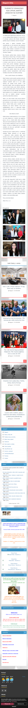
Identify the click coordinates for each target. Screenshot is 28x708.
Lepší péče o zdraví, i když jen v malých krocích (13, 475)
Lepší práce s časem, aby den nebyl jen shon (12, 496)
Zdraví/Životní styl (8, 448)
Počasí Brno (14, 559)
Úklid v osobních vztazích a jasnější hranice (12, 478)
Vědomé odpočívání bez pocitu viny (10, 487)
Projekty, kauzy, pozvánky (9, 436)
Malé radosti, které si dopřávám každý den (12, 499)
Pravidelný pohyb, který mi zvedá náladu (11, 481)
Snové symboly (7, 446)
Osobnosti (6, 441)
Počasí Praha (14, 553)
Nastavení (14, 706)
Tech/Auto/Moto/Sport (9, 453)
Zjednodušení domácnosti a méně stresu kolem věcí (14, 493)
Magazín (15, 15)
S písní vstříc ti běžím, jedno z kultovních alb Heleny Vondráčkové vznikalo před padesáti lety (14, 414)
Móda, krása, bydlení (8, 439)
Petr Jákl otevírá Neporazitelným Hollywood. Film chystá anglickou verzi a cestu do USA (14, 351)
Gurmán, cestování (8, 451)
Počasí (23, 676)
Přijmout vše (7, 703)
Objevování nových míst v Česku (10, 484)
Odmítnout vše (21, 703)
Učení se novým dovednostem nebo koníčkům (12, 490)
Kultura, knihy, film (8, 434)
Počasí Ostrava (14, 563)
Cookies (6, 458)
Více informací (14, 701)
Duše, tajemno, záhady (9, 444)
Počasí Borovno (14, 568)
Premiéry (6, 455)
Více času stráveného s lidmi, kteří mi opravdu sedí (14, 472)
